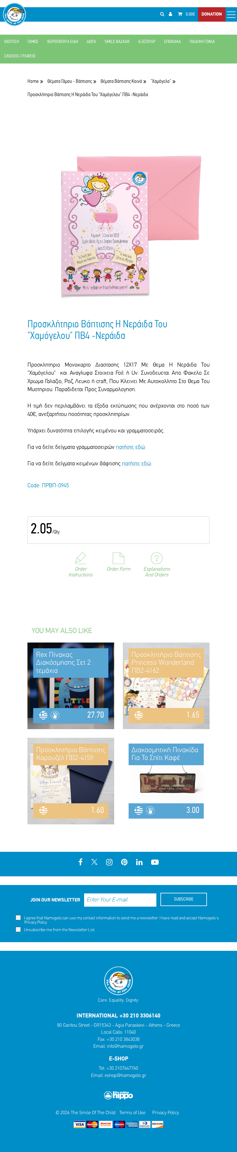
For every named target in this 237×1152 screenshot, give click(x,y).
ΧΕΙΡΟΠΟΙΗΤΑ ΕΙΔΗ (62, 42)
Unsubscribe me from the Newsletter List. (59, 930)
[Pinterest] (124, 863)
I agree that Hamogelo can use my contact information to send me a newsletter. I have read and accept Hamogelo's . (121, 920)
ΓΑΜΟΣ (32, 42)
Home (33, 81)
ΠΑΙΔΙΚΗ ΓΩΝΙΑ (202, 42)
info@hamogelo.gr (125, 1046)
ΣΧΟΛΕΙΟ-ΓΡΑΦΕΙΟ (19, 56)
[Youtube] (155, 863)
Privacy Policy (35, 923)
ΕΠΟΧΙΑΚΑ (172, 42)
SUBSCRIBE (183, 899)
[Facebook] (80, 863)
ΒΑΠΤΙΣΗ (11, 42)
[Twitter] (94, 863)
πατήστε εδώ (130, 447)
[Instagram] (109, 863)
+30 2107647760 (122, 1068)
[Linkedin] (139, 863)
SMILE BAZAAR (117, 42)
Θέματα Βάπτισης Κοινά (121, 81)
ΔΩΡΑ (91, 42)
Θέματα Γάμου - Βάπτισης (69, 81)
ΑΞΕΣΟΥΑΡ (146, 42)
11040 (130, 1032)
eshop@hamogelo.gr (125, 1075)
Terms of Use (132, 1112)
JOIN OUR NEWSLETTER (55, 900)
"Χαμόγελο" (161, 81)
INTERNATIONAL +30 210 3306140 (118, 1016)
